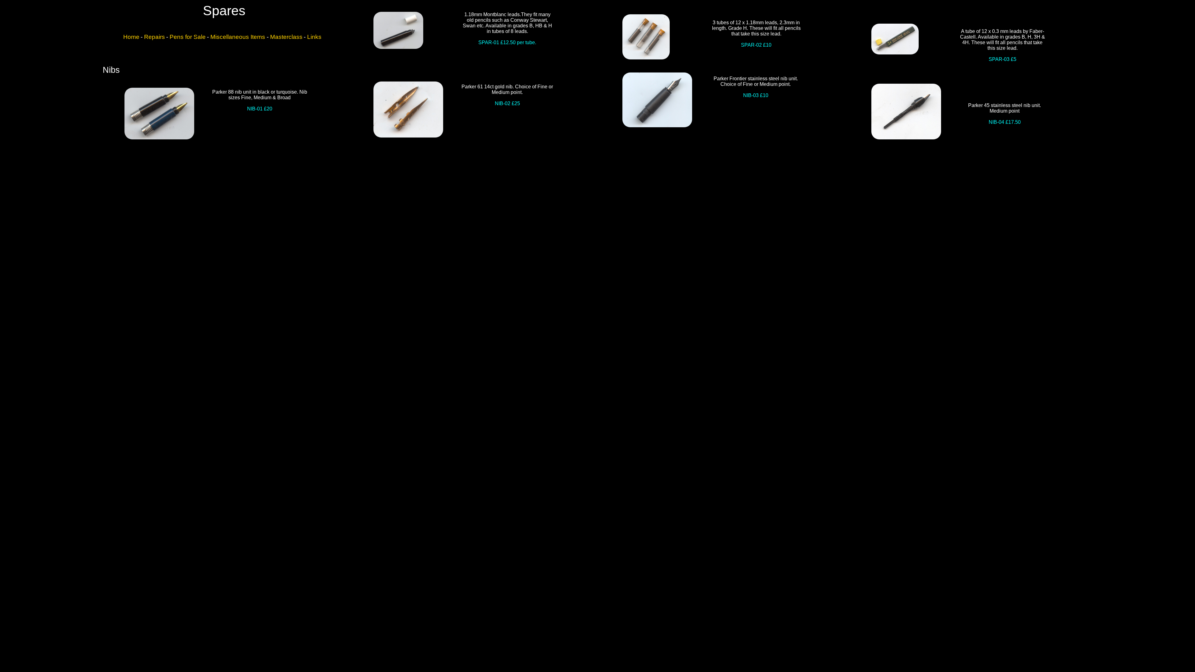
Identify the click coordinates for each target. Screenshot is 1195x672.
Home (131, 37)
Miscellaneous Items (238, 37)
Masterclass (286, 37)
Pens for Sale (188, 37)
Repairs (154, 37)
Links (314, 37)
